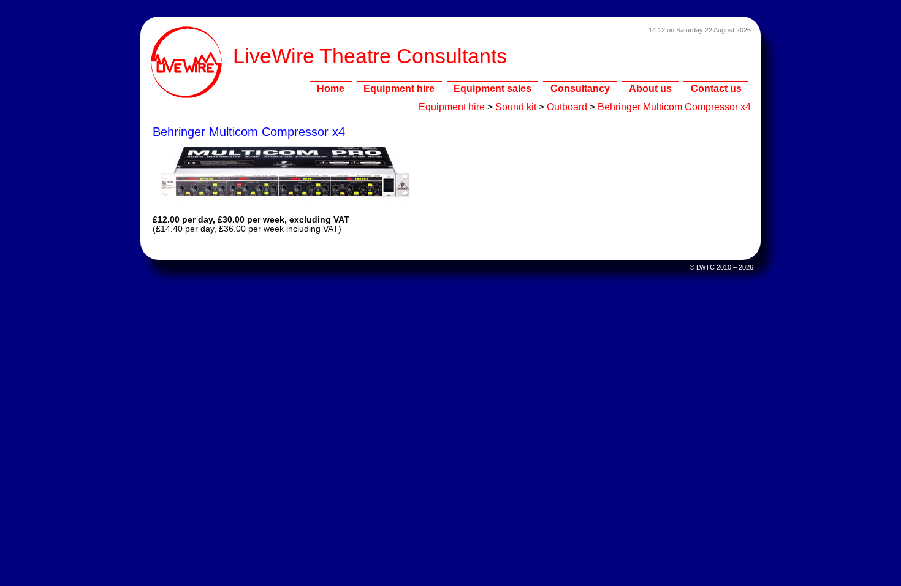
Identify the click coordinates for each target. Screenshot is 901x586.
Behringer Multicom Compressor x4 (674, 106)
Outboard (567, 106)
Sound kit (515, 106)
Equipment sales (492, 88)
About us (650, 88)
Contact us (716, 88)
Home (330, 88)
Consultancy (580, 88)
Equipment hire (399, 88)
